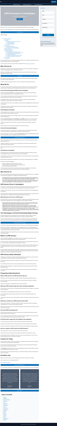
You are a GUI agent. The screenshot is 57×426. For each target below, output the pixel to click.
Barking (9, 362)
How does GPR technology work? (11, 54)
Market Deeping (5, 418)
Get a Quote (54, 1)
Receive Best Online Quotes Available (19, 222)
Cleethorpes (5, 362)
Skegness (5, 410)
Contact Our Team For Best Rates (20, 137)
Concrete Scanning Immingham (11, 43)
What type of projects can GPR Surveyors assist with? (13, 53)
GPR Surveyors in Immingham (7, 38)
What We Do (6, 40)
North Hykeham (5, 409)
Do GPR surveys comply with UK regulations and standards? (14, 55)
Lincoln (4, 406)
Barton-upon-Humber (6, 399)
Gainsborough (5, 405)
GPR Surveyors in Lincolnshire (29, 63)
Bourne (4, 417)
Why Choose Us (7, 39)
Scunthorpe (5, 401)
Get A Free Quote (19, 390)
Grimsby (2, 362)
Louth (4, 402)
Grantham (5, 414)
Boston (4, 413)
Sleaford (4, 411)
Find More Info (7, 58)
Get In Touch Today (20, 32)
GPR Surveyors (6, 27)
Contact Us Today (7, 57)
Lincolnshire (5, 407)
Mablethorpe (5, 403)
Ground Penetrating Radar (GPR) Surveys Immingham (13, 41)
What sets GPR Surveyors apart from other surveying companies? (15, 52)
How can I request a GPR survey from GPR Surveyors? (14, 56)
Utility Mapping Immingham (10, 42)
